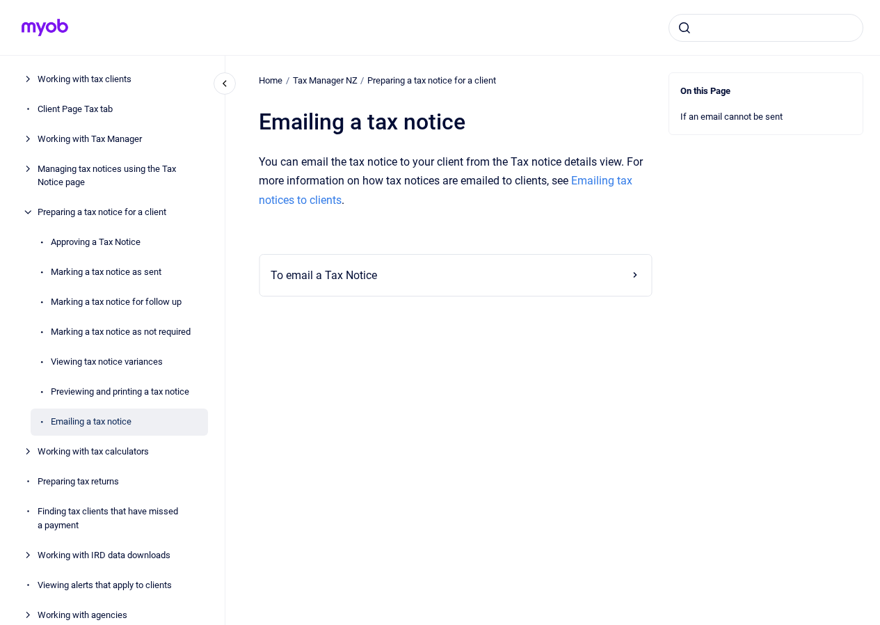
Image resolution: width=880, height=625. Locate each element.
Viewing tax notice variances (107, 361)
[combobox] (766, 28)
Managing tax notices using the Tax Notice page (107, 176)
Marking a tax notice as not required (121, 331)
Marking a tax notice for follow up (116, 301)
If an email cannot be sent (731, 116)
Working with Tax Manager (90, 139)
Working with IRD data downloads (104, 555)
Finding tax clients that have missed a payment (108, 518)
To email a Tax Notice (324, 275)
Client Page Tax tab (75, 109)
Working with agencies (82, 615)
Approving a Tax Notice (96, 242)
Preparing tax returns (78, 481)
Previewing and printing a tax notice (120, 391)
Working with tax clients (84, 79)
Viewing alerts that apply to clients (105, 585)
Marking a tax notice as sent (106, 272)
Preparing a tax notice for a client (102, 212)
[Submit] (684, 28)
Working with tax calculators (93, 451)
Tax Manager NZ (325, 80)
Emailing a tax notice (91, 421)
